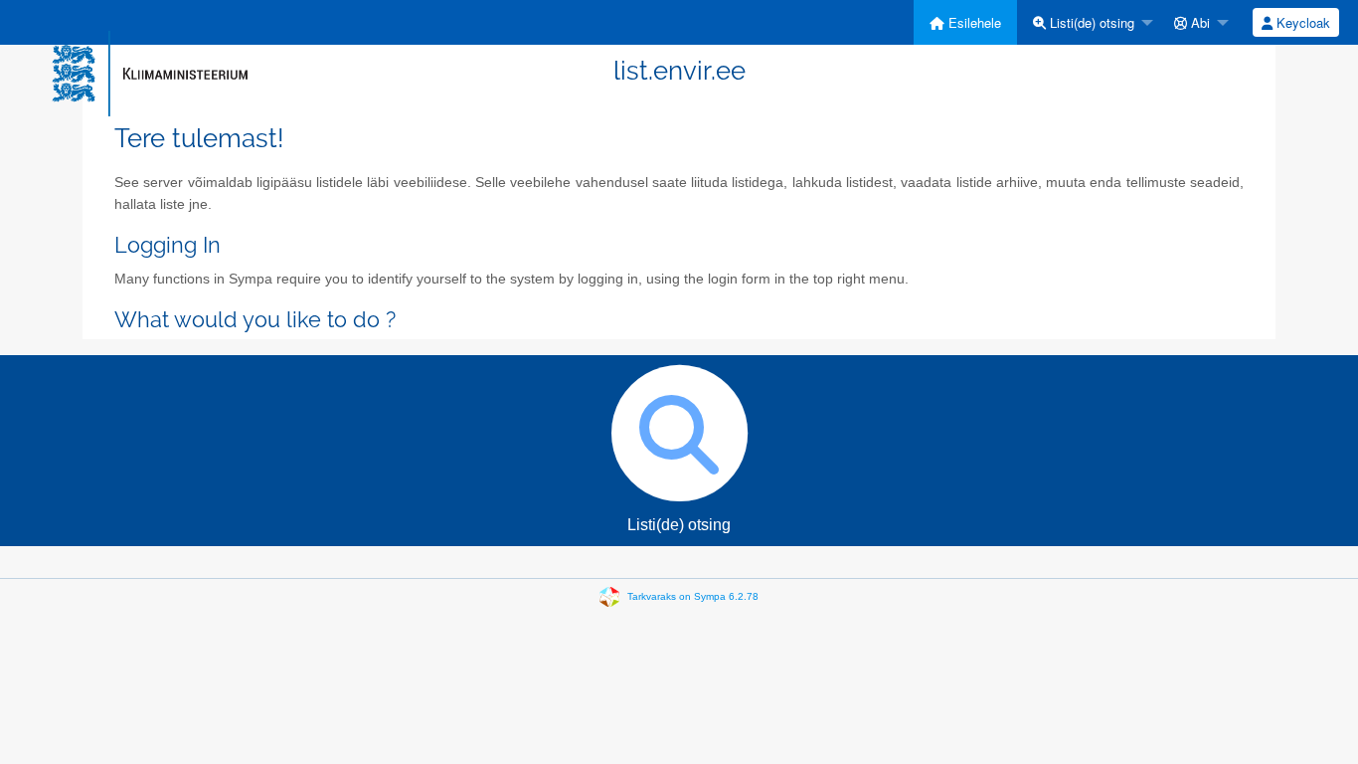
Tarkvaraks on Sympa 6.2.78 (693, 596)
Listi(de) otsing (1090, 22)
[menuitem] (965, 22)
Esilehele (972, 22)
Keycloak (1301, 22)
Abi (1198, 22)
